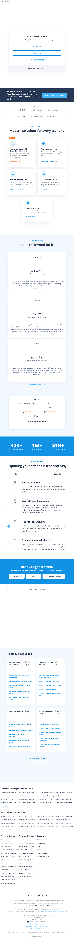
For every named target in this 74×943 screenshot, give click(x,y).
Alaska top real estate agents (27, 816)
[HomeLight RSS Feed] (46, 895)
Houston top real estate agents (64, 792)
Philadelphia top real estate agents (9, 803)
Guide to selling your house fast (49, 681)
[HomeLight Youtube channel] (39, 895)
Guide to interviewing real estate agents (19, 686)
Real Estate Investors (43, 856)
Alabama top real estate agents (9, 816)
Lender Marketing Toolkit (26, 876)
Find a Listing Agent (7, 863)
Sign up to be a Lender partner (28, 866)
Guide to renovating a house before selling (50, 733)
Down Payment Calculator (8, 853)
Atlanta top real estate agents (64, 803)
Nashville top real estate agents (64, 799)
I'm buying (37, 46)
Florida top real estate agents (27, 823)
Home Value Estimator (7, 873)
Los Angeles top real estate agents (27, 792)
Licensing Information (37, 928)
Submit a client (23, 849)
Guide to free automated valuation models (50, 745)
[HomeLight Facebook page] (32, 895)
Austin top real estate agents (9, 799)
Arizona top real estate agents (46, 816)
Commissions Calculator (8, 883)
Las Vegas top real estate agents (46, 799)
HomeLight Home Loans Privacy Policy (37, 926)
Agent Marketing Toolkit (26, 860)
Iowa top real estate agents (64, 826)
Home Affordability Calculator (10, 849)
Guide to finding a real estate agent (20, 682)
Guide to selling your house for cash (50, 685)
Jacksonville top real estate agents (27, 803)
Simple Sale (4, 870)
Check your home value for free (49, 724)
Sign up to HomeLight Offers (27, 846)
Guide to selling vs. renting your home (19, 741)
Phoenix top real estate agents (46, 796)
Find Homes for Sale (7, 846)
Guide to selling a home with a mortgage (18, 735)
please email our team (36, 905)
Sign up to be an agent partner (28, 843)
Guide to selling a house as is (48, 689)
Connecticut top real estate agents (46, 819)
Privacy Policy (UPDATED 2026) (30, 911)
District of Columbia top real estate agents (9, 823)
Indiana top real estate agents (46, 826)
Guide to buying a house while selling (21, 730)
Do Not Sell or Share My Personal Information (53, 911)
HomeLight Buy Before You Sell (10, 866)
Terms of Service (14, 911)
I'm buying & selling (37, 60)
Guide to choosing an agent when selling (19, 692)
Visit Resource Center (37, 759)
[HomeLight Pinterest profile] (42, 895)
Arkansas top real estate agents (64, 816)
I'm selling (37, 53)
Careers (39, 846)
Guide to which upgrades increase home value (49, 739)
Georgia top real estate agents (46, 823)
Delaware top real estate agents (64, 819)
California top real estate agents (9, 819)
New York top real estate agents (9, 792)
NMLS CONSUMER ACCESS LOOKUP (37, 924)
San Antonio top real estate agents (9, 796)
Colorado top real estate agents (27, 819)
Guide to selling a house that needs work (50, 694)
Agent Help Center (24, 856)
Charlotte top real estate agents (27, 799)
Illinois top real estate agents (27, 826)
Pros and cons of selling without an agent (20, 698)
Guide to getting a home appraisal (49, 728)
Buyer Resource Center (8, 856)
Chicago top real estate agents (46, 792)
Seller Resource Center (8, 880)
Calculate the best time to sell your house (20, 725)
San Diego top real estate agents (27, 796)
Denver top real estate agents (46, 803)
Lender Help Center (25, 873)
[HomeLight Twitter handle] (28, 895)
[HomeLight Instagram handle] (35, 895)
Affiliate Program (42, 853)
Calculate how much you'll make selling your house (49, 676)
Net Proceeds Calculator (8, 876)
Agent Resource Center (26, 853)
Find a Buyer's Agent (7, 843)
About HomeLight (42, 840)
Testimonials (41, 843)
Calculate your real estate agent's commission (19, 676)
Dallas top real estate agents (64, 796)
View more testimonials (37, 384)
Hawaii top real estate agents (64, 823)
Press (38, 850)
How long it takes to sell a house (19, 746)
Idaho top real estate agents (9, 826)
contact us (46, 905)
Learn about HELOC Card (54, 95)
